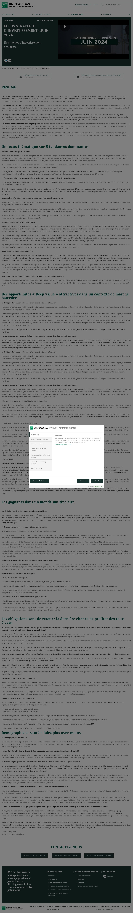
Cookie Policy (59, 444)
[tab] (40, 434)
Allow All (97, 481)
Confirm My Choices (39, 481)
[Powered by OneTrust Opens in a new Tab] (95, 487)
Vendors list (67, 444)
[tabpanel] (79, 441)
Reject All (83, 481)
